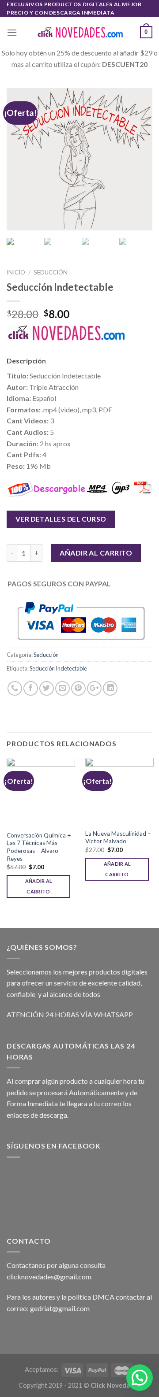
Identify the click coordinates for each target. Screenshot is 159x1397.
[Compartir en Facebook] (30, 688)
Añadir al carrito (96, 552)
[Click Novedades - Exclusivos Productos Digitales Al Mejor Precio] (79, 32)
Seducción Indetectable (58, 668)
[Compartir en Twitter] (46, 688)
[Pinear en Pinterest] (78, 688)
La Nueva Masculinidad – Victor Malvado (118, 837)
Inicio (16, 272)
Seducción (51, 272)
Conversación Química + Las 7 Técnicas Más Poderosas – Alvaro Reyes (39, 847)
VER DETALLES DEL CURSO (60, 519)
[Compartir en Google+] (94, 688)
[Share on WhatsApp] (15, 688)
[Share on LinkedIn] (110, 688)
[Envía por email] (62, 688)
